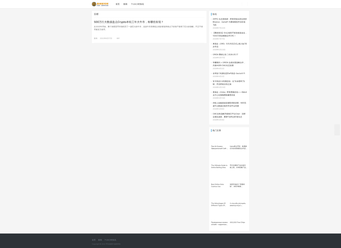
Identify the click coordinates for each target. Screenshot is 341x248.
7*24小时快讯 (137, 4)
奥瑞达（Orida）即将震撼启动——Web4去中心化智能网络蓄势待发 (230, 93)
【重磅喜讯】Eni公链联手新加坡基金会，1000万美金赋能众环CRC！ (230, 34)
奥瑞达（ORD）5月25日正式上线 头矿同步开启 (230, 45)
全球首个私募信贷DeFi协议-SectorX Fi (229, 73)
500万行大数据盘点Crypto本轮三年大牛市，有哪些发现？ (129, 22)
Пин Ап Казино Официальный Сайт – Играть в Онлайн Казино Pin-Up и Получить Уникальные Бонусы (219, 147)
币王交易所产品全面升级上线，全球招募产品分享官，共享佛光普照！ (238, 166)
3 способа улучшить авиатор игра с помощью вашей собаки (238, 204)
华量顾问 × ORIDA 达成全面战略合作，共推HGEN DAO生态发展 (229, 63)
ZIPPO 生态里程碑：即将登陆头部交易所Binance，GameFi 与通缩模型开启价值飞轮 (230, 22)
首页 (118, 4)
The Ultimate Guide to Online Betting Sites (219, 166)
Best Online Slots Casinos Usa (217, 185)
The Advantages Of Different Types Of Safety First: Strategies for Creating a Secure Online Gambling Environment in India (219, 204)
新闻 (125, 4)
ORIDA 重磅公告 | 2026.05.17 (225, 54)
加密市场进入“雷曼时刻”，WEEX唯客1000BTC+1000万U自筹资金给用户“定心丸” (238, 185)
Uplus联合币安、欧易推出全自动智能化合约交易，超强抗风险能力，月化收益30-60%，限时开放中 (238, 147)
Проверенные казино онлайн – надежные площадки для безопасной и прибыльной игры (219, 223)
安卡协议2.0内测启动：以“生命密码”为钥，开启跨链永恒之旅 (229, 82)
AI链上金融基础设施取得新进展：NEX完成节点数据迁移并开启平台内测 (229, 104)
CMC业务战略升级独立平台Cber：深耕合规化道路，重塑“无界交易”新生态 (229, 115)
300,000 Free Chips (237, 222)
